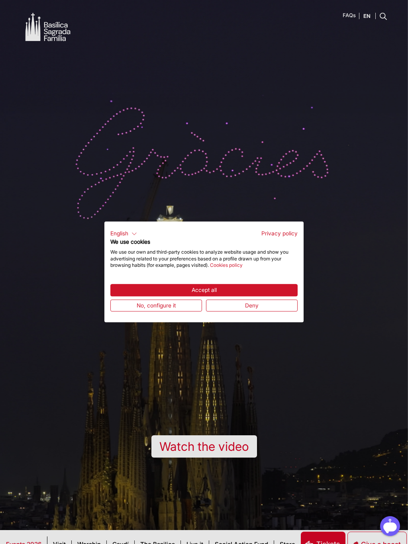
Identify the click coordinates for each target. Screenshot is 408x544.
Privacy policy (279, 233)
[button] (123, 234)
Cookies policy (226, 265)
